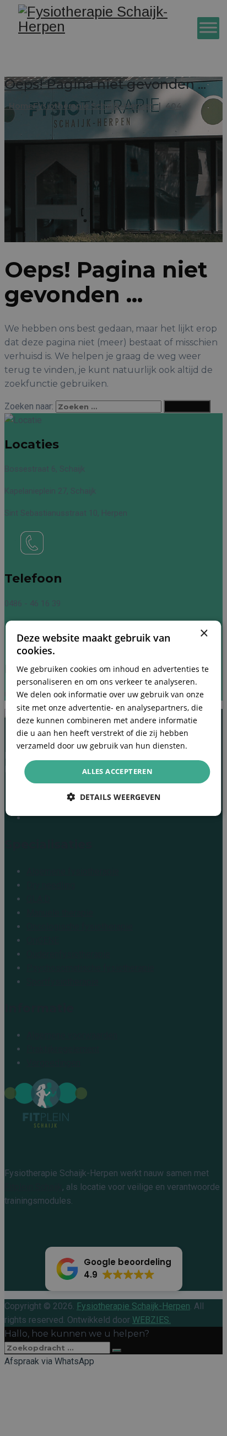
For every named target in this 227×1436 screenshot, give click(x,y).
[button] (113, 797)
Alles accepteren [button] (117, 771)
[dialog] (113, 718)
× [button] (203, 633)
